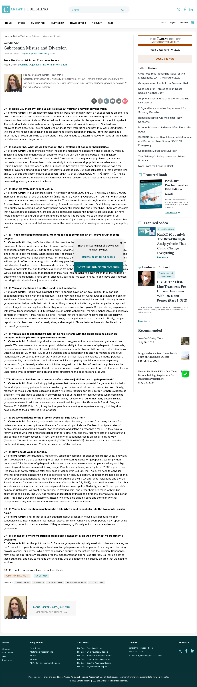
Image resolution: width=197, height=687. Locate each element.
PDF (125, 101)
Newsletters (78, 23)
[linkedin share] (106, 101)
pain (102, 582)
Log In (164, 23)
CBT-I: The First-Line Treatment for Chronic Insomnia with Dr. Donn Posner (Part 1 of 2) (172, 291)
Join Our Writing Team (150, 338)
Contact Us (7, 660)
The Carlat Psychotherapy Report (92, 666)
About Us (6, 649)
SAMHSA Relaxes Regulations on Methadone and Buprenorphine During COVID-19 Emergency (165, 141)
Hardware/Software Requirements (134, 677)
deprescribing (23, 582)
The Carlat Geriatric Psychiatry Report (94, 663)
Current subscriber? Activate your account (98, 267)
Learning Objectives (29, 64)
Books (33, 655)
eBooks (33, 659)
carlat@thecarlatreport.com (141, 648)
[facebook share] (100, 101)
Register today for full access (98, 256)
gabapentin (38, 582)
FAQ (4, 656)
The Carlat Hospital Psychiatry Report (94, 659)
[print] (118, 101)
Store (21, 23)
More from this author (49, 612)
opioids (92, 582)
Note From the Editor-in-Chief (155, 166)
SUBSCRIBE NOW (165, 58)
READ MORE (171, 212)
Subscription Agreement (88, 677)
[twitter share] (94, 101)
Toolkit (97, 23)
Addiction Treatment (20, 36)
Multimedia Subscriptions (41, 652)
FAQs (110, 23)
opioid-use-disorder (76, 582)
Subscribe (184, 23)
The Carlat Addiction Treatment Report (94, 655)
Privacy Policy (70, 677)
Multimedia (57, 23)
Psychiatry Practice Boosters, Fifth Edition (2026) (176, 187)
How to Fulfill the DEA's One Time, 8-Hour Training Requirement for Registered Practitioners (157, 375)
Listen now (142, 321)
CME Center (38, 23)
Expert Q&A (41, 576)
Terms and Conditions (53, 677)
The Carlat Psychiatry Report (90, 648)
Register (173, 23)
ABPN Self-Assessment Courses (45, 663)
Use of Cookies (107, 677)
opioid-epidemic (55, 582)
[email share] (112, 101)
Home (8, 23)
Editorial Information (55, 64)
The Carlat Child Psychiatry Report (92, 652)
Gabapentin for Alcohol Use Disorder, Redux (164, 83)
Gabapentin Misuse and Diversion (157, 150)
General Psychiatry (166, 229)
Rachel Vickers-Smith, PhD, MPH (37, 53)
